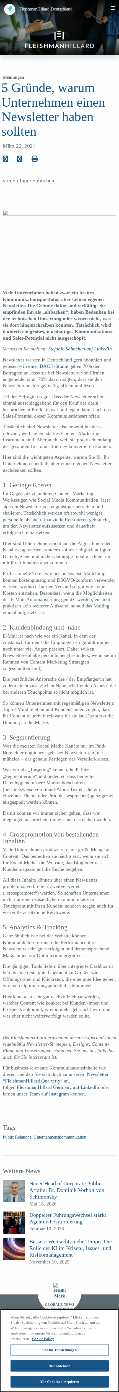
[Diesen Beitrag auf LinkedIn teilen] (19, 159)
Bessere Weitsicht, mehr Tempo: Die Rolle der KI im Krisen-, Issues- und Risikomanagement (70, 1248)
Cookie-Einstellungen (59, 1350)
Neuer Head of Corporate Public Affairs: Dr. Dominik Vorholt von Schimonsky (66, 1190)
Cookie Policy (43, 1339)
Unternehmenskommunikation (59, 1137)
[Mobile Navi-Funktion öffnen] (113, 8)
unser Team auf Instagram (43, 1094)
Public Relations (17, 1137)
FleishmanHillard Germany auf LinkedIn (58, 1087)
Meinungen (13, 77)
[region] (59, 1350)
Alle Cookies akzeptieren (59, 1382)
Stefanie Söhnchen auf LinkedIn (80, 349)
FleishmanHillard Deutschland (46, 9)
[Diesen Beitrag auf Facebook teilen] (5, 159)
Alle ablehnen (60, 1366)
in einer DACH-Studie (45, 366)
